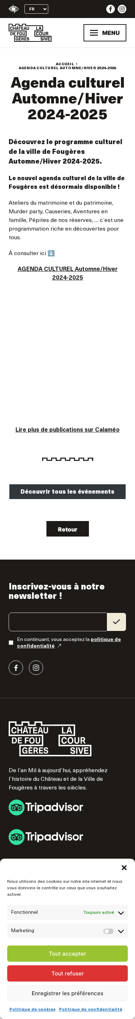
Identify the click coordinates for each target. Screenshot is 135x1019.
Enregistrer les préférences (67, 993)
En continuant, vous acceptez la (69, 643)
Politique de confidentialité (90, 1009)
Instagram (122, 9)
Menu (111, 32)
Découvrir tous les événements (67, 492)
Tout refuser (67, 973)
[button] (124, 867)
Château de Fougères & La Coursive (30, 33)
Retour (67, 529)
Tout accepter (67, 953)
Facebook (110, 9)
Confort (14, 9)
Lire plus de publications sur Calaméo (67, 430)
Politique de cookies (32, 1009)
